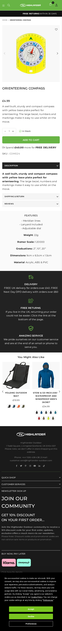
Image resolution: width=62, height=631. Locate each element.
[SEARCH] (8, 5)
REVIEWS (9, 204)
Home (4, 20)
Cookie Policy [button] (36, 597)
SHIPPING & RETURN (14, 196)
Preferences (31, 624)
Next (57, 53)
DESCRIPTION (11, 165)
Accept (31, 609)
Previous (4, 53)
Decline (31, 616)
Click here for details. (12, 572)
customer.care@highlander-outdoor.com (31, 460)
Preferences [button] (48, 600)
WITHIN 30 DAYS (31, 13)
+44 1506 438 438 (30, 457)
